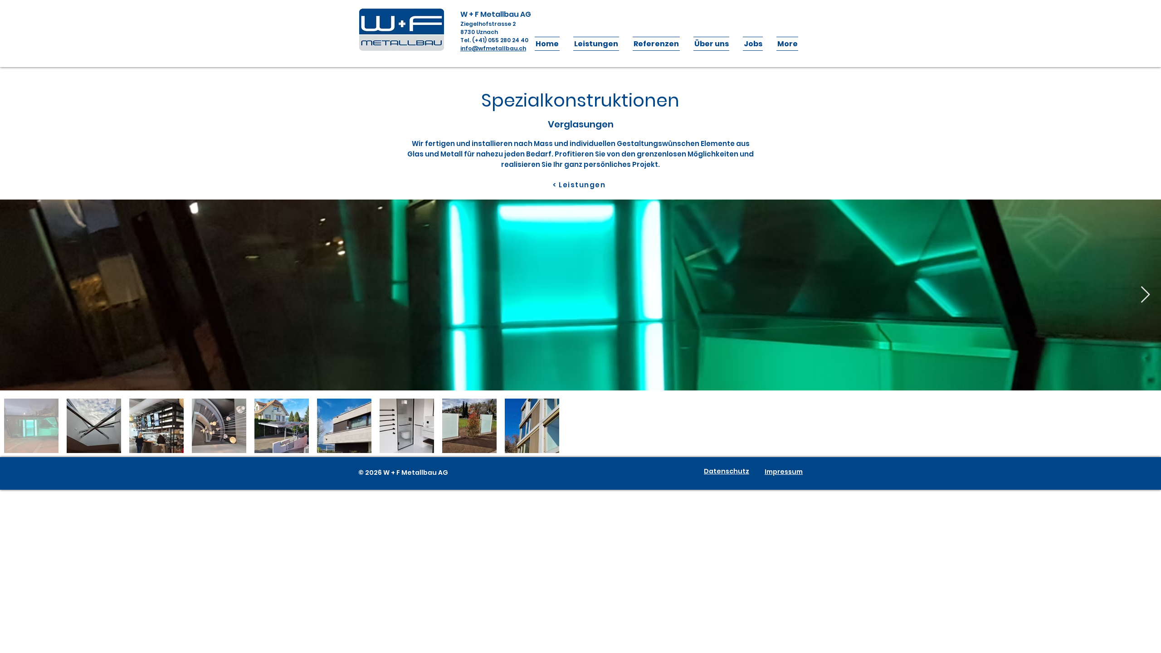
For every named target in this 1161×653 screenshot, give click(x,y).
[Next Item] (1145, 295)
